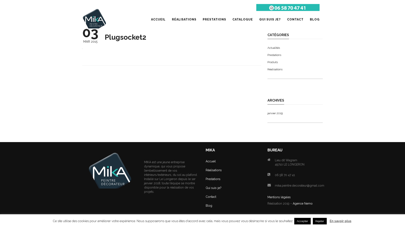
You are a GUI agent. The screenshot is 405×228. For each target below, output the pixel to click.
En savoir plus (340, 221)
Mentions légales (279, 197)
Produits (272, 62)
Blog (209, 205)
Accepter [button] (302, 221)
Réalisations (274, 69)
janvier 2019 (275, 113)
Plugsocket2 (125, 37)
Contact (211, 196)
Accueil (211, 161)
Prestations (274, 55)
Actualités (273, 47)
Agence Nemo (303, 203)
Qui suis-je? (213, 188)
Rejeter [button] (319, 221)
